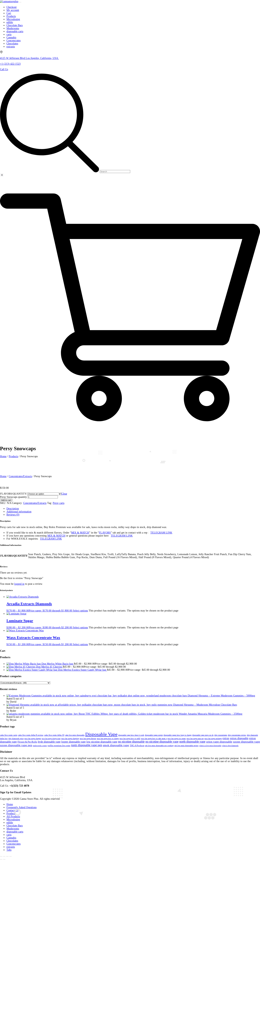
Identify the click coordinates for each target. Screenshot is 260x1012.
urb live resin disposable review (186, 745)
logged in (19, 583)
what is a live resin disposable (210, 746)
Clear (64, 493)
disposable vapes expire (154, 735)
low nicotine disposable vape (101, 741)
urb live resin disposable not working (159, 745)
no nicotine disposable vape (162, 741)
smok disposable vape (116, 745)
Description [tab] (12, 508)
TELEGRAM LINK (161, 532)
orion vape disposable (219, 741)
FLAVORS (105, 532)
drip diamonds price (16, 738)
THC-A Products (137, 745)
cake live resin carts (8, 735)
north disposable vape (192, 741)
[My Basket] (130, 436)
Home (3, 476)
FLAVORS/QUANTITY (13, 493)
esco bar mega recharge (213, 738)
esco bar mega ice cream (176, 738)
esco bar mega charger (32, 738)
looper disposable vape (73, 741)
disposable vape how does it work (131, 735)
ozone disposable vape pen (16, 745)
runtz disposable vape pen (86, 745)
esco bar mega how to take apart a (154, 738)
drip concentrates (220, 735)
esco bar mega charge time (51, 739)
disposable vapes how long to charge (177, 735)
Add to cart (6, 500)
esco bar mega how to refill (130, 738)
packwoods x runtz (40, 746)
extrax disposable (239, 738)
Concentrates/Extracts (20, 476)
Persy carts (58, 503)
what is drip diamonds (230, 746)
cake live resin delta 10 (54, 735)
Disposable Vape (101, 734)
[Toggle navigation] (20, 2)
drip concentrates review (237, 735)
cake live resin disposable (75, 735)
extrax (226, 738)
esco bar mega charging (70, 738)
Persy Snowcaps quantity (13, 497)
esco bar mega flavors (88, 738)
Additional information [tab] (18, 511)
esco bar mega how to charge (108, 738)
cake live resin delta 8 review (30, 735)
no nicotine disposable (131, 741)
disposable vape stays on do (203, 735)
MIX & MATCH (80, 532)
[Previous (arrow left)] (1, 859)
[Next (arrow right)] (4, 859)
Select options (80, 610)
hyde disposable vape (49, 741)
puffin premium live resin (59, 745)
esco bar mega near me (195, 738)
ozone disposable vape (246, 741)
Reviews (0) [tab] (12, 514)
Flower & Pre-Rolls (27, 741)
